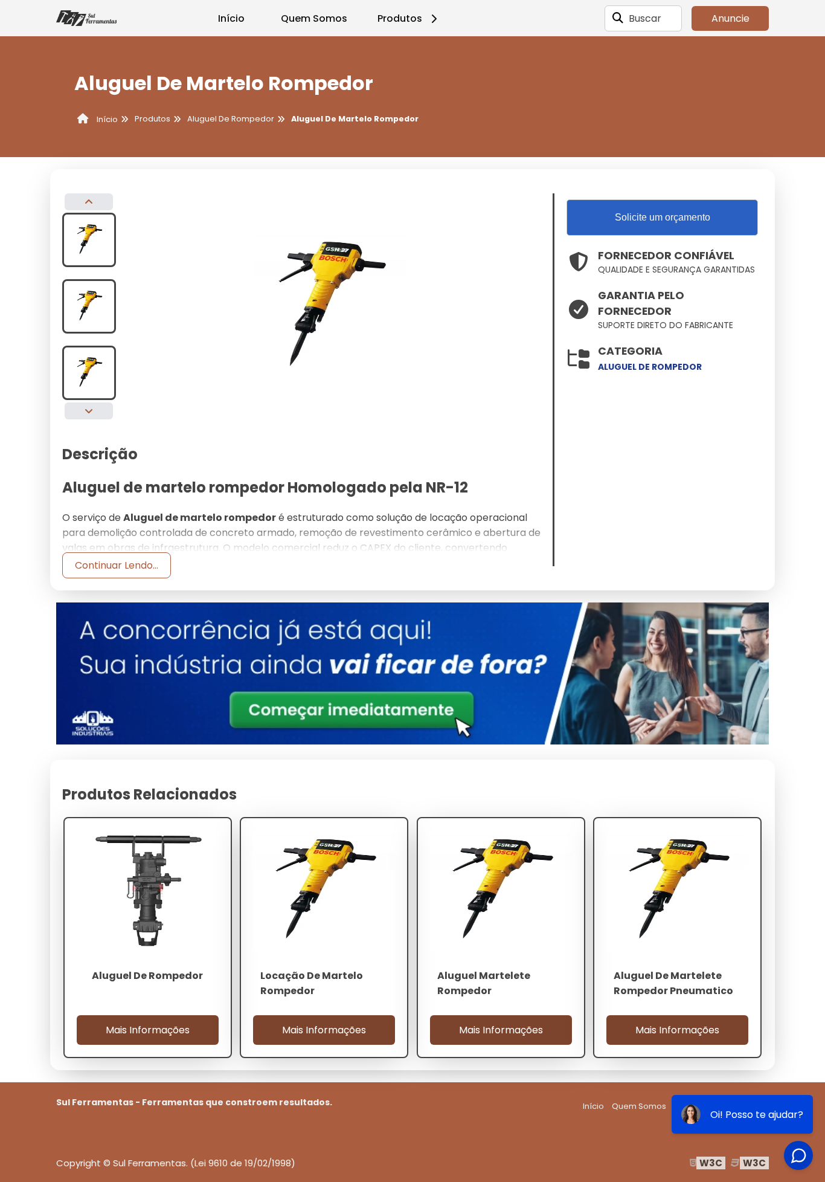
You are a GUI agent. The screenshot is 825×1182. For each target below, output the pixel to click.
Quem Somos (314, 18)
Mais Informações (148, 1030)
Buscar (645, 18)
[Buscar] (618, 18)
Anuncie (730, 18)
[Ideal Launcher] (412, 673)
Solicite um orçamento (662, 217)
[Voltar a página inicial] (86, 18)
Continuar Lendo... (116, 565)
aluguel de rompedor (650, 367)
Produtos (399, 18)
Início (231, 18)
